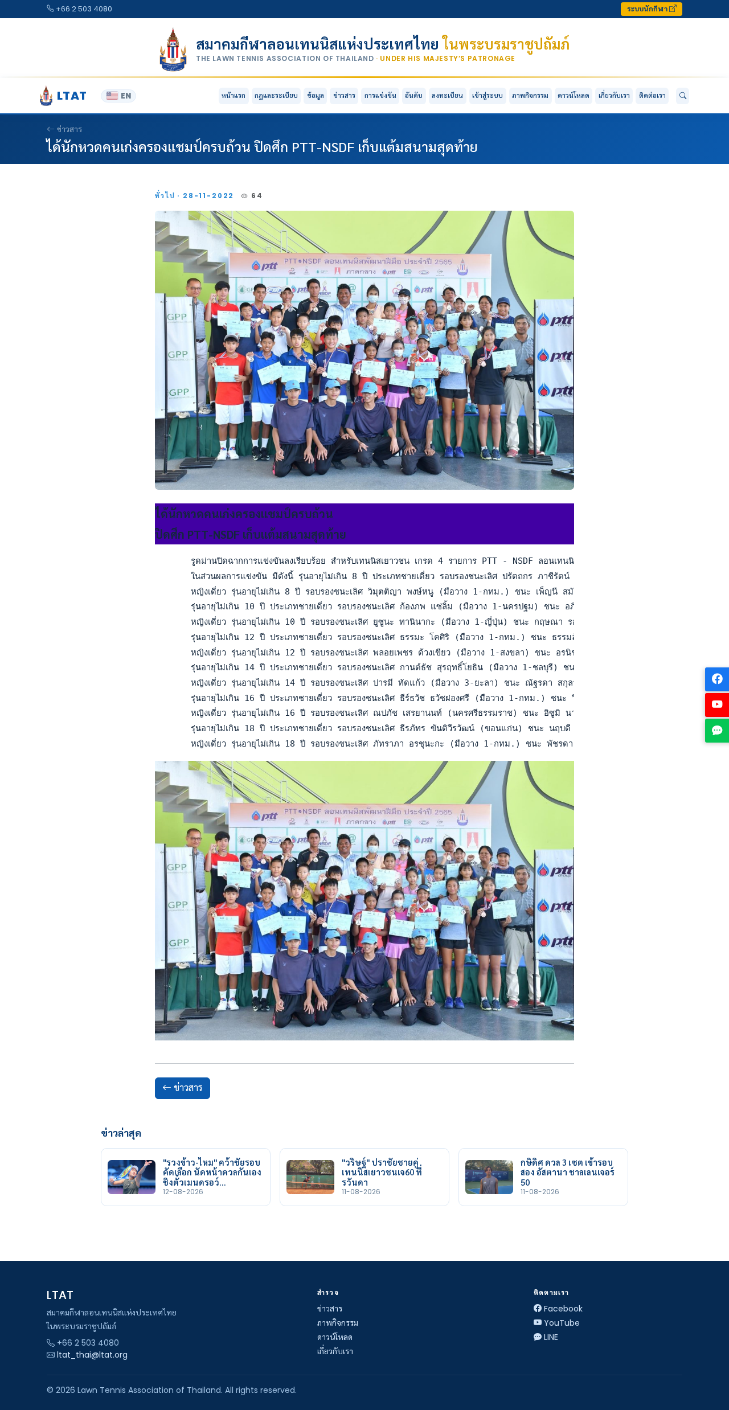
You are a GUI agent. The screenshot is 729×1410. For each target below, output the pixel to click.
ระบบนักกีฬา (648, 9)
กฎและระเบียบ (276, 95)
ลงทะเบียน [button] (447, 95)
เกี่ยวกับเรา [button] (614, 95)
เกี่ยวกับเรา (335, 1351)
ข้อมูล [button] (315, 95)
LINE (551, 1337)
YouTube (562, 1323)
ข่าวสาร (344, 95)
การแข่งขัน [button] (380, 95)
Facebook (563, 1308)
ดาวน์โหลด (573, 95)
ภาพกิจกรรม (530, 95)
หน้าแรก (233, 95)
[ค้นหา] (682, 96)
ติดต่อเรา (652, 95)
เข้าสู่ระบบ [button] (487, 95)
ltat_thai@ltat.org (92, 1354)
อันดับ (414, 95)
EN (126, 96)
